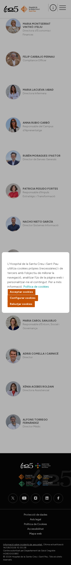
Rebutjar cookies (21, 304)
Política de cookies (36, 286)
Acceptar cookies (21, 291)
